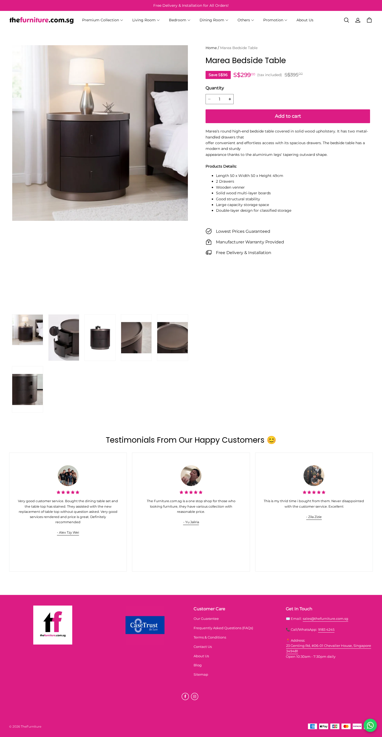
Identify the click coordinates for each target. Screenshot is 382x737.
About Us (305, 20)
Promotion (273, 20)
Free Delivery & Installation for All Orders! (191, 5)
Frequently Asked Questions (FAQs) (223, 628)
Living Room (144, 20)
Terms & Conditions (210, 637)
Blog (198, 665)
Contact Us (203, 647)
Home (211, 47)
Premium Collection (100, 20)
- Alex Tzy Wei (68, 532)
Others (244, 20)
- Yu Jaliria (191, 522)
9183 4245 (326, 629)
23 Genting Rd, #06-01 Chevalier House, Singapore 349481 (328, 648)
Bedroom (177, 20)
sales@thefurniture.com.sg (325, 618)
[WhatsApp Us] (370, 725)
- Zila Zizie (314, 517)
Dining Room (212, 20)
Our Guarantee (206, 618)
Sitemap (201, 674)
